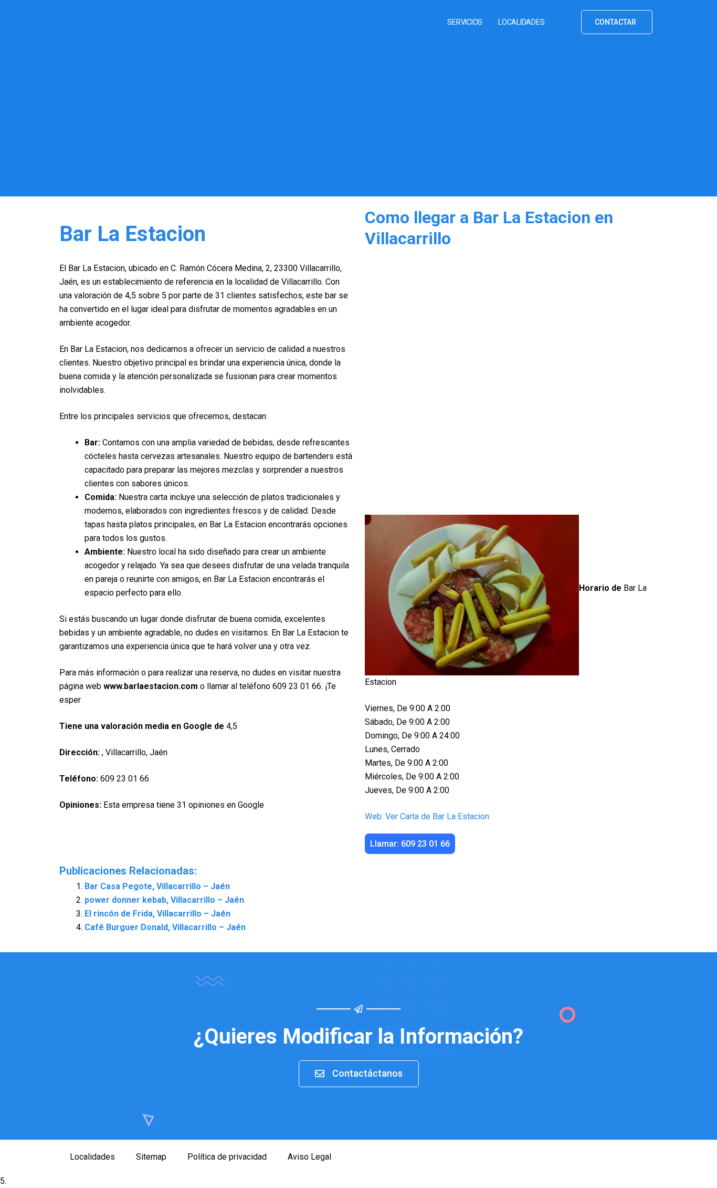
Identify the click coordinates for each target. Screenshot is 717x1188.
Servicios (464, 22)
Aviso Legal (309, 1157)
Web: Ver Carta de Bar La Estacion (427, 816)
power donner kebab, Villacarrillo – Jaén (164, 900)
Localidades (521, 22)
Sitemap (151, 1157)
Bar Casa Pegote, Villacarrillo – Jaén (157, 886)
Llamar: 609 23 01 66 (410, 844)
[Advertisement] (358, 122)
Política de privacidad (227, 1157)
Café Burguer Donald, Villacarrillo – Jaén (165, 927)
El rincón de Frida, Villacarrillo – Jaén (157, 914)
